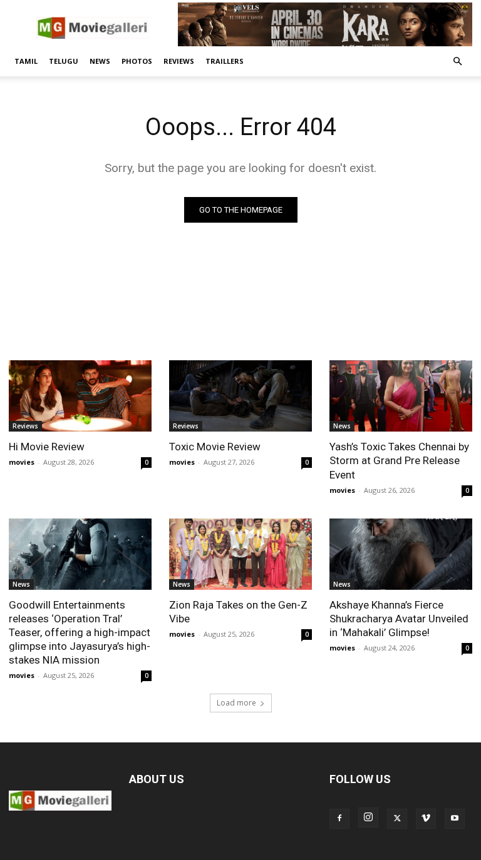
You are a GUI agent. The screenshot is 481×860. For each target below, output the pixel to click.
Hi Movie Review (47, 446)
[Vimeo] (426, 819)
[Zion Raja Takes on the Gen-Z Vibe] (240, 554)
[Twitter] (397, 819)
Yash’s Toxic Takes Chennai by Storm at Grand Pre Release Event (399, 460)
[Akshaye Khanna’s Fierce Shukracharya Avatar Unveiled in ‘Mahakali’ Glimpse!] (400, 554)
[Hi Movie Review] (80, 396)
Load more (236, 702)
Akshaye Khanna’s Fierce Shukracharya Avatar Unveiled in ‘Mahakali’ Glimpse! (398, 619)
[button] (457, 62)
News (100, 61)
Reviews (178, 61)
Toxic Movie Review (215, 446)
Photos (137, 61)
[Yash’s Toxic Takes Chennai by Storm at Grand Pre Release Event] (400, 396)
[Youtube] (455, 819)
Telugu (63, 61)
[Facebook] (339, 819)
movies (21, 462)
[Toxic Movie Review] (240, 396)
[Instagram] (368, 817)
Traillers (224, 61)
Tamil (26, 61)
